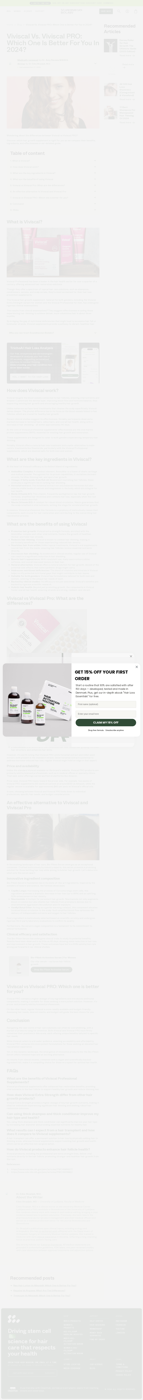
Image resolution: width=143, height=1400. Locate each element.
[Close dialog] (136, 666)
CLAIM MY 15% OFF (106, 723)
